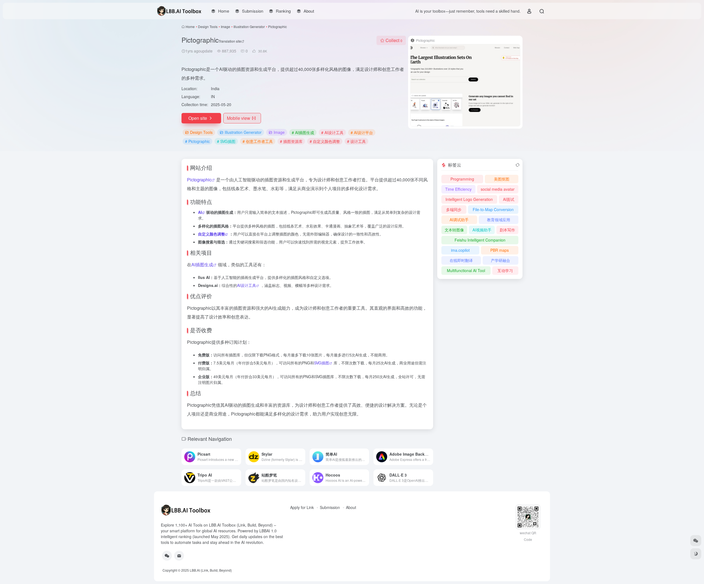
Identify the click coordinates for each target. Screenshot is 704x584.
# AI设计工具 (332, 132)
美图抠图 (501, 179)
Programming (462, 179)
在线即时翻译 (461, 260)
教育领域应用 (498, 219)
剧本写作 (507, 230)
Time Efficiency (458, 189)
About (351, 507)
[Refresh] (517, 165)
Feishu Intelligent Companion (480, 240)
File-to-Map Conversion (493, 209)
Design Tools (208, 26)
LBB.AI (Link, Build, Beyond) (211, 570)
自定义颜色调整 (211, 234)
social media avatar (498, 189)
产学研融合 (500, 260)
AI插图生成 (202, 264)
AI (200, 212)
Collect (394, 40)
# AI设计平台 (362, 132)
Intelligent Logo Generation (469, 199)
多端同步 (453, 209)
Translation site (230, 41)
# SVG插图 (226, 141)
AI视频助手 (481, 230)
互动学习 (505, 270)
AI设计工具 (246, 285)
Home (190, 26)
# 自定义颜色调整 (325, 141)
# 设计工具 (356, 141)
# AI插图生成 (303, 132)
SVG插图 (321, 363)
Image (225, 26)
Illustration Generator (249, 26)
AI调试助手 (459, 219)
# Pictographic (197, 141)
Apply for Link (302, 507)
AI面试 (508, 199)
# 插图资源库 (291, 141)
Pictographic (199, 179)
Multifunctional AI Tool (466, 270)
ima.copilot (460, 250)
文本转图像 (454, 230)
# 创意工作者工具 (258, 141)
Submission (330, 507)
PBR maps (499, 250)
